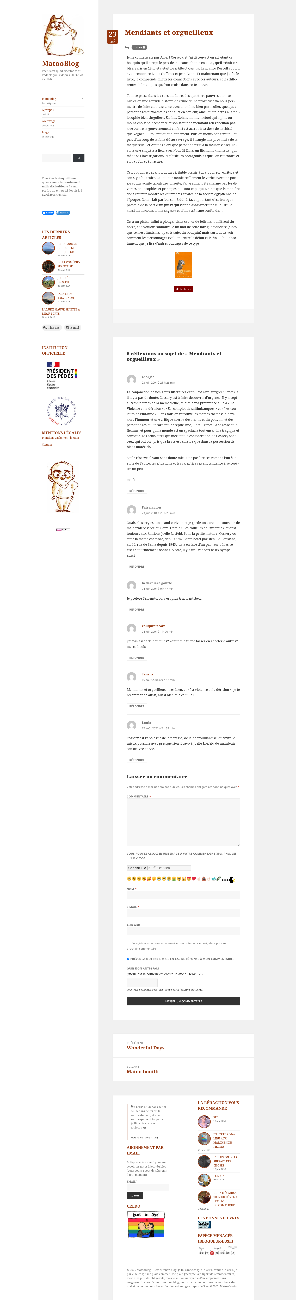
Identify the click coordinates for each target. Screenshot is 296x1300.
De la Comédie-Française (69, 264)
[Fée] (204, 1121)
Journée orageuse (65, 280)
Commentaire (139, 796)
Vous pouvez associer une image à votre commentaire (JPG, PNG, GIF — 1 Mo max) (182, 856)
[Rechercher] (78, 158)
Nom (132, 889)
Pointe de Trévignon (66, 296)
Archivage (49, 123)
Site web (133, 925)
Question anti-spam (143, 968)
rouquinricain (153, 626)
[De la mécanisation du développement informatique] (204, 1197)
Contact (47, 444)
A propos (48, 112)
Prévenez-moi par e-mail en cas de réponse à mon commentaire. (182, 959)
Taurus (147, 674)
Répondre (136, 491)
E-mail (133, 907)
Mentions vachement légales (60, 438)
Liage (48, 134)
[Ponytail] (204, 1180)
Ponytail (220, 1176)
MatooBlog (60, 63)
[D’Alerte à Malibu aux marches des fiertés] (204, 1138)
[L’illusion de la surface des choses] (204, 1161)
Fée (215, 1117)
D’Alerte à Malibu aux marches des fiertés (224, 1140)
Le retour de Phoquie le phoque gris (67, 248)
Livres (138, 47)
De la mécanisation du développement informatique (226, 1199)
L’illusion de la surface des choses (225, 1161)
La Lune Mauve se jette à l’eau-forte (61, 311)
